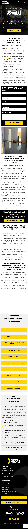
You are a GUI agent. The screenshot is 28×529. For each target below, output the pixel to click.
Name (3, 90)
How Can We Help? (6, 112)
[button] (25, 2)
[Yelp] (18, 519)
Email (3, 101)
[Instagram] (13, 519)
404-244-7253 (20, 279)
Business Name (6, 96)
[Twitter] (15, 519)
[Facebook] (10, 519)
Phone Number (6, 107)
